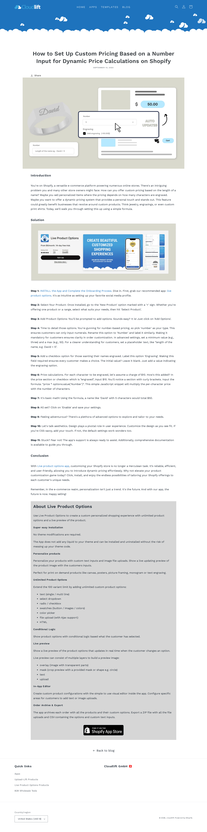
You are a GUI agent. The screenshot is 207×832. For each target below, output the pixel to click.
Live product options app (53, 466)
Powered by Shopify (183, 818)
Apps (17, 773)
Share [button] (37, 75)
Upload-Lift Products (26, 779)
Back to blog (105, 750)
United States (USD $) (29, 819)
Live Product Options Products (32, 785)
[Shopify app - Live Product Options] (103, 280)
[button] (176, 6)
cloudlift (170, 818)
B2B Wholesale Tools (26, 790)
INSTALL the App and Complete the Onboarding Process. (76, 290)
